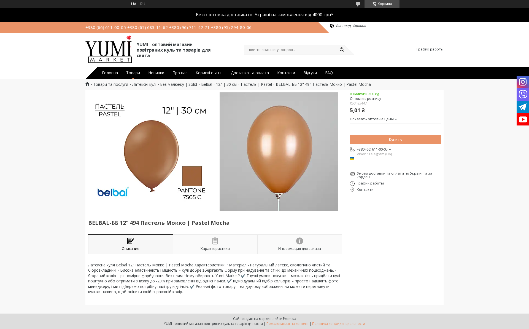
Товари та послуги (110, 84)
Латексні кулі (144, 84)
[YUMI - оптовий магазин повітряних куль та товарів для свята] (108, 49)
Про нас (179, 73)
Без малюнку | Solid (178, 84)
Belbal (206, 84)
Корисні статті (209, 73)
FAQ (329, 73)
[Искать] (341, 50)
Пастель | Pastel (256, 84)
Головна (110, 73)
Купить (395, 139)
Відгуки (310, 73)
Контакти (286, 73)
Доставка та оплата (250, 73)
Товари (133, 73)
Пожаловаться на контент (287, 323)
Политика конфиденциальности (338, 323)
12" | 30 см (226, 84)
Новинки (156, 73)
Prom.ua (289, 318)
